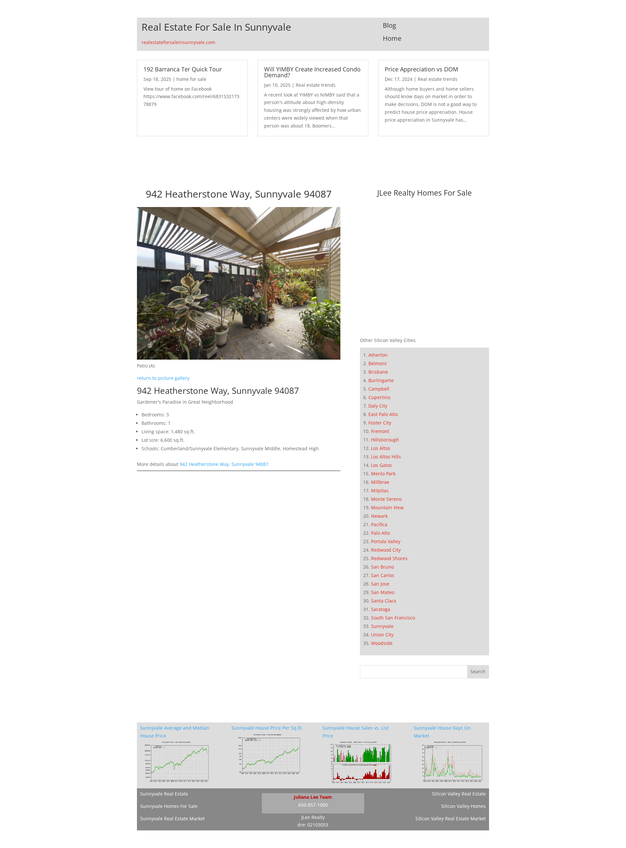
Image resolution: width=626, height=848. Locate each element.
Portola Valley (385, 541)
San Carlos (382, 575)
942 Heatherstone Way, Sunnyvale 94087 (224, 464)
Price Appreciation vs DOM (421, 69)
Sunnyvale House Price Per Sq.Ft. (267, 728)
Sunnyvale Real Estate (164, 794)
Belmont (377, 363)
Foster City (379, 423)
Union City (382, 635)
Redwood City (386, 550)
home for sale (191, 79)
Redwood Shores (389, 558)
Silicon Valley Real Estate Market (450, 818)
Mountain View (387, 507)
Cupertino (379, 397)
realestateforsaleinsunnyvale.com (178, 42)
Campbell (378, 389)
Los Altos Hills (386, 457)
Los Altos (380, 448)
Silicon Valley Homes (463, 806)
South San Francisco (393, 618)
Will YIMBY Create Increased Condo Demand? (312, 72)
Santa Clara (383, 601)
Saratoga (380, 609)
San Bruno (382, 567)
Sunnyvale (382, 626)
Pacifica (379, 524)
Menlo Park (383, 473)
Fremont (380, 431)
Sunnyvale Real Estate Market (172, 818)
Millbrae (380, 482)
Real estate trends (315, 85)
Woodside (382, 643)
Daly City (377, 406)
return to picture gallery (163, 378)
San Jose (380, 584)
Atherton (378, 355)
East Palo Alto (383, 414)
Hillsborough (385, 440)
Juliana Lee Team (313, 797)
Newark (379, 516)
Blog (389, 25)
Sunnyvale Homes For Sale (169, 806)
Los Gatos (381, 465)
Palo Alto (380, 533)
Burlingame (381, 380)
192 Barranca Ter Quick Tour (182, 69)
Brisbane (378, 372)
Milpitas (380, 490)
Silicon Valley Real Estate (459, 794)
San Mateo (382, 592)
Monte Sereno (386, 499)
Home (392, 38)
